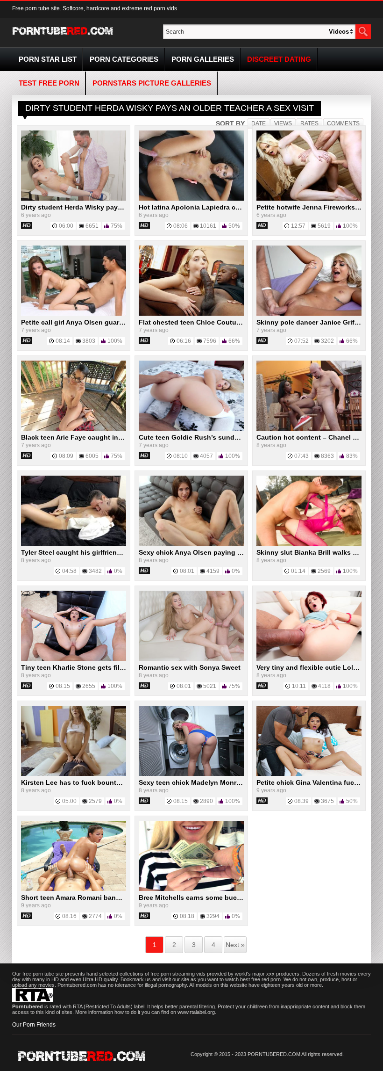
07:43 (301, 456)
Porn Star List (48, 59)
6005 (92, 456)
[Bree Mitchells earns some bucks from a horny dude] (191, 889)
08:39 (301, 801)
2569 (324, 571)
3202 (327, 341)
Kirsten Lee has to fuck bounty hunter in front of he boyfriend (120, 782)
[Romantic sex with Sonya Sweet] (191, 659)
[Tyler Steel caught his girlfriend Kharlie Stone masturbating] (73, 544)
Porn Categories (124, 59)
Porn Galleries (202, 59)
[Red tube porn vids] (62, 36)
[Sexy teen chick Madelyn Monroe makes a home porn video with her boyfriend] (191, 774)
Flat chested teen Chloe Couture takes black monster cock (232, 322)
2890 (206, 801)
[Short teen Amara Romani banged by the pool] (73, 889)
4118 (324, 686)
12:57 (298, 226)
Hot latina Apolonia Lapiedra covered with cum (213, 207)
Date (258, 123)
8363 (327, 456)
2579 (95, 801)
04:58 (69, 571)
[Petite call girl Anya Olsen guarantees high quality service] (73, 314)
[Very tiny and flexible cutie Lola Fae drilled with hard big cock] (309, 659)
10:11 (299, 686)
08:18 (187, 916)
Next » (235, 944)
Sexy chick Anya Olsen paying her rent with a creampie (226, 552)
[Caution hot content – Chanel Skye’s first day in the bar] (309, 429)
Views (283, 123)
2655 (88, 686)
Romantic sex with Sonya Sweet (190, 667)
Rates (309, 123)
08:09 (66, 456)
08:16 (69, 916)
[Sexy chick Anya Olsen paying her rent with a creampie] (191, 544)
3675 (327, 801)
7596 (209, 341)
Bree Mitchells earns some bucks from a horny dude (222, 897)
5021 (209, 686)
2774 (95, 916)
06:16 (184, 341)
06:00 (66, 226)
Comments (343, 123)
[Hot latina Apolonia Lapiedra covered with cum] (191, 198)
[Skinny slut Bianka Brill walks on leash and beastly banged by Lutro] (309, 544)
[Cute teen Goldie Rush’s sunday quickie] (191, 429)
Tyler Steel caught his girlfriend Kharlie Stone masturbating (115, 552)
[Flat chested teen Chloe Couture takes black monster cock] (191, 314)
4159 (213, 571)
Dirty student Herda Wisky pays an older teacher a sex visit (115, 207)
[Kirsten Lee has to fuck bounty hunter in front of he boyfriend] (73, 774)
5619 (324, 226)
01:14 (298, 571)
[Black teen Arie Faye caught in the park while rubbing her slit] (73, 429)
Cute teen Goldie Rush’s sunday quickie (203, 437)
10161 (208, 226)
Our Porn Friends (34, 1024)
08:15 (63, 686)
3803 (88, 341)
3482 (95, 571)
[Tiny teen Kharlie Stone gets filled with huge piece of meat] (73, 659)
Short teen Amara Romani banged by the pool (93, 897)
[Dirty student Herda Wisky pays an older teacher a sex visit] (73, 198)
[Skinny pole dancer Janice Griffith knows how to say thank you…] (309, 314)
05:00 (69, 801)
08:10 (180, 456)
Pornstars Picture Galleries (151, 83)
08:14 (63, 341)
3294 (213, 916)
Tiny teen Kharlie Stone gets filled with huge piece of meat (114, 667)
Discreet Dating (279, 59)
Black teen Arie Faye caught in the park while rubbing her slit (118, 437)
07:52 (301, 341)
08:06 (180, 226)
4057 (206, 456)
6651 (92, 226)
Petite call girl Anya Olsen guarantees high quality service (113, 322)
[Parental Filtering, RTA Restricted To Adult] (32, 1000)
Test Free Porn (49, 83)
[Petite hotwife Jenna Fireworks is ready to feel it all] (309, 198)
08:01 (187, 571)
